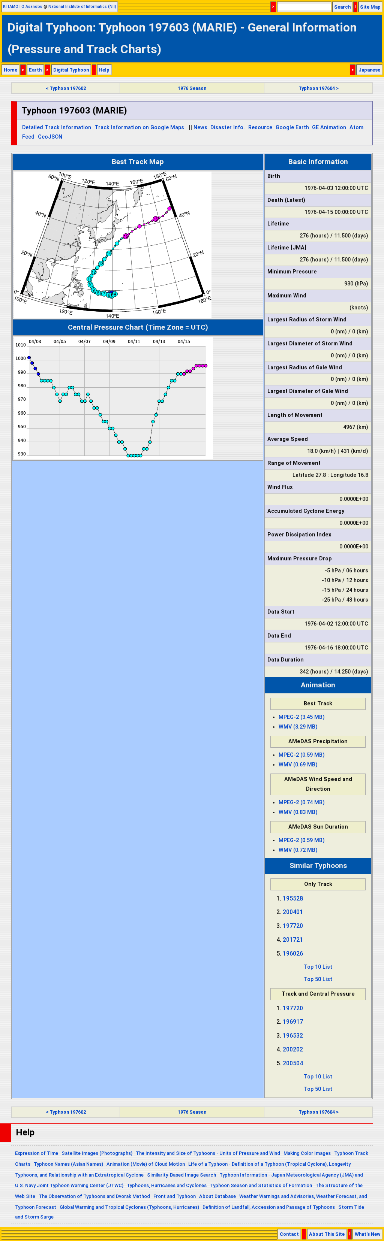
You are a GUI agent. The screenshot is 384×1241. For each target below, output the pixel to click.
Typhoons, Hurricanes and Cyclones (167, 1185)
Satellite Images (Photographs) (97, 1153)
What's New (367, 1234)
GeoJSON (50, 137)
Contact (289, 1234)
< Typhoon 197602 (66, 88)
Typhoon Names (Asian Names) (68, 1164)
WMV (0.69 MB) (298, 765)
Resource (260, 127)
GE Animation (329, 127)
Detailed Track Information (56, 127)
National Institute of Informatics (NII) (82, 6)
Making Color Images (307, 1153)
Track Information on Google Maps (139, 127)
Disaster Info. (227, 127)
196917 (293, 1021)
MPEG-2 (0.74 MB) (302, 802)
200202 (293, 1049)
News (200, 127)
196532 (293, 1035)
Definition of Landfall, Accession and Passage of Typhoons (268, 1207)
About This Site (327, 1234)
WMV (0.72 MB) (298, 850)
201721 (293, 939)
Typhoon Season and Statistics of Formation (261, 1185)
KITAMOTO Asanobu (22, 6)
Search (342, 7)
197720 (293, 925)
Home (10, 70)
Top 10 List (318, 967)
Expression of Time (36, 1153)
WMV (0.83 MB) (298, 812)
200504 (293, 1063)
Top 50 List (318, 979)
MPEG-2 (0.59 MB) (302, 755)
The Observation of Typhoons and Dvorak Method (94, 1196)
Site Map (370, 7)
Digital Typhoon (71, 70)
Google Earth (292, 127)
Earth (35, 70)
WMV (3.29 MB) (298, 727)
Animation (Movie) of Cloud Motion (145, 1164)
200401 (293, 911)
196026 (293, 953)
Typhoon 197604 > (318, 88)
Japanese (369, 70)
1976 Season (192, 88)
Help (104, 70)
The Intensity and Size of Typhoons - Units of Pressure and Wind (208, 1153)
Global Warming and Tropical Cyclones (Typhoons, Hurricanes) (129, 1207)
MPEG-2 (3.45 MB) (302, 717)
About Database (217, 1196)
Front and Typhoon (174, 1196)
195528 (293, 898)
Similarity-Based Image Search (181, 1175)
